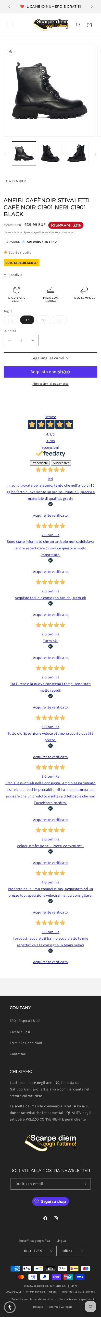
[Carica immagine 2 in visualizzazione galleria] (50, 153)
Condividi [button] (16, 274)
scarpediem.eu (43, 1285)
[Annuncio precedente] (9, 6)
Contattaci (18, 1054)
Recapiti (38, 1306)
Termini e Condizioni (26, 1043)
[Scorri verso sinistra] (5, 154)
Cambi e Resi (20, 1032)
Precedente (40, 463)
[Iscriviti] (84, 1184)
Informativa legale (61, 1306)
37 (27, 320)
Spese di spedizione (35, 232)
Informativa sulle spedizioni (76, 1299)
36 (13, 319)
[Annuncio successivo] (92, 6)
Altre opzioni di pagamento (51, 383)
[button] (9, 25)
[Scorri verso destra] (95, 154)
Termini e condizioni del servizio (32, 1299)
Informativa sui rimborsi (42, 1291)
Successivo (61, 463)
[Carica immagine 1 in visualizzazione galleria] (24, 153)
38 (45, 319)
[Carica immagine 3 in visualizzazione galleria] (77, 153)
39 (62, 319)
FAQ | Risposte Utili (25, 1020)
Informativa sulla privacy (78, 1291)
